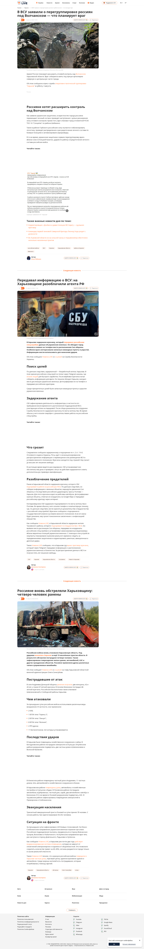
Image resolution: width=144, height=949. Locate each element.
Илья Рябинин (36, 259)
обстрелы (55, 870)
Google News (108, 922)
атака (76, 870)
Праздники (103, 903)
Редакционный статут (24, 924)
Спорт (74, 3)
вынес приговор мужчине (77, 545)
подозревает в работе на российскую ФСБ (44, 487)
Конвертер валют (51, 937)
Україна (40, 3)
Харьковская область (64, 248)
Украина (51, 248)
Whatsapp (79, 934)
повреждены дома (53, 787)
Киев (19, 896)
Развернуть (72, 910)
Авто (19, 889)
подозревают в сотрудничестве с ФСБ (66, 526)
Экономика (66, 3)
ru (121, 3)
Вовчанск (30, 251)
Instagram (79, 928)
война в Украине (79, 248)
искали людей (32, 376)
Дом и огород (104, 889)
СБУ (29, 559)
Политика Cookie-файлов (25, 929)
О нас (47, 919)
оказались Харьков (43, 655)
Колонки (82, 3)
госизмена (62, 559)
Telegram (79, 922)
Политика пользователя (25, 919)
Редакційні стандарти (24, 927)
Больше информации (129, 944)
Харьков (26, 8)
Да (114, 944)
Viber (77, 925)
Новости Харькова (74, 559)
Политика (75, 903)
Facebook (79, 931)
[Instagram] (32, 570)
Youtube (78, 919)
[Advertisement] (57, 97)
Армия (57, 3)
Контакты (48, 924)
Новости (49, 3)
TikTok (106, 919)
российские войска (33, 248)
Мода (101, 896)
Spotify (106, 925)
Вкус (73, 889)
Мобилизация (77, 896)
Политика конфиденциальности (28, 922)
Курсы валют (49, 934)
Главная (19, 8)
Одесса (47, 903)
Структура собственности (53, 929)
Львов (47, 896)
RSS (105, 931)
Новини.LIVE (47, 357)
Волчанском (81, 74)
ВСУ (44, 248)
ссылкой (58, 357)
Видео (92, 3)
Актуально (48, 889)
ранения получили (64, 684)
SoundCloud (108, 928)
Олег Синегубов (66, 870)
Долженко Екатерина (38, 567)
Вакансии (48, 922)
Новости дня (21, 903)
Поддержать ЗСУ (111, 3)
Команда (48, 932)
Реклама (48, 927)
